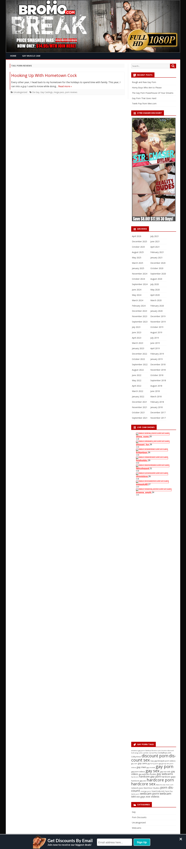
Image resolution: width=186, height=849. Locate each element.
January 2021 (156, 257)
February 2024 (138, 305)
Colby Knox (136, 756)
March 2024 (137, 300)
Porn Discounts (139, 817)
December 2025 (139, 241)
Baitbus (148, 750)
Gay (152, 761)
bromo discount (167, 750)
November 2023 (139, 316)
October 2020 (156, 268)
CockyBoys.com (164, 752)
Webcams (136, 828)
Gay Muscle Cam (31, 55)
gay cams (142, 763)
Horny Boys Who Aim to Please (147, 87)
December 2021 (139, 401)
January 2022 (138, 396)
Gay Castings (46, 92)
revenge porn (146, 791)
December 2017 (158, 412)
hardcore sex (143, 783)
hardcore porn (160, 780)
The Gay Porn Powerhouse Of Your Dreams (152, 93)
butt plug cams (136, 753)
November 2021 (139, 407)
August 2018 (156, 385)
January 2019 (156, 359)
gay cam (134, 764)
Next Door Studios (152, 788)
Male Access (160, 785)
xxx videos (152, 796)
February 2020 (157, 305)
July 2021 (154, 236)
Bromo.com (156, 750)
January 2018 (156, 407)
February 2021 (157, 252)
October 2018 (156, 375)
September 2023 (139, 321)
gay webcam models (147, 774)
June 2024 (136, 289)
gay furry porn (153, 764)
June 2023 (136, 332)
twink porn (135, 794)
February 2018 (157, 401)
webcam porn (149, 793)
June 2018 (155, 391)
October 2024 (138, 278)
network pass (137, 788)
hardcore (134, 777)
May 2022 (136, 380)
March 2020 (156, 300)
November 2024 (139, 273)
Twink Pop (169, 791)
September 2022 (139, 364)
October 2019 (156, 327)
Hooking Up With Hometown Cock (44, 75)
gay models (151, 767)
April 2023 (136, 337)
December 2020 (158, 263)
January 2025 (138, 268)
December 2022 (139, 353)
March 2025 (137, 263)
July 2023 (136, 327)
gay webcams (165, 774)
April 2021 (155, 246)
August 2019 (156, 332)
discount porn (155, 755)
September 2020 (158, 273)
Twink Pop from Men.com (144, 103)
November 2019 (158, 321)
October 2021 (138, 412)
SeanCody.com (158, 791)
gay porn (164, 766)
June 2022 (136, 375)
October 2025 (138, 246)
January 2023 (138, 348)
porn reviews (71, 92)
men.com (169, 785)
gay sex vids (165, 771)
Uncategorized (20, 92)
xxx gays (140, 796)
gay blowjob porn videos (165, 761)
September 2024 (139, 284)
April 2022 (136, 385)
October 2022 (138, 359)
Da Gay (35, 92)
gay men (141, 767)
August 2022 (138, 369)
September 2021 (139, 417)
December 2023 (139, 311)
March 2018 (156, 396)
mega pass (59, 92)
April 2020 (155, 295)
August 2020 (156, 278)
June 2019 (155, 343)
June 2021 (155, 241)
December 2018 (158, 364)
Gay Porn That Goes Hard (144, 98)
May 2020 (155, 289)
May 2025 (136, 257)
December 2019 (158, 316)
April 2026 (136, 236)
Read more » (65, 86)
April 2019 (155, 348)
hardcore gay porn (150, 776)
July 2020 (154, 284)
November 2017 (158, 417)
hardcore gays (169, 776)
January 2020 (156, 311)
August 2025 (138, 252)
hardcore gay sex (138, 780)
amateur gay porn (138, 750)
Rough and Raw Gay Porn (144, 82)
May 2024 (136, 295)
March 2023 (137, 343)
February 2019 (157, 353)
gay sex (153, 770)
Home (13, 55)
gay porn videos (138, 771)
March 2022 (137, 391)
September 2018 (158, 380)
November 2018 (158, 369)
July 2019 (154, 337)
